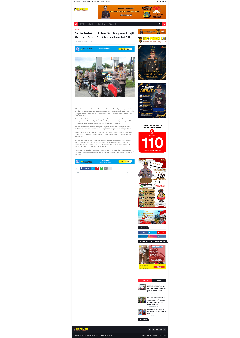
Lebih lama (130, 173)
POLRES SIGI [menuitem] (113, 24)
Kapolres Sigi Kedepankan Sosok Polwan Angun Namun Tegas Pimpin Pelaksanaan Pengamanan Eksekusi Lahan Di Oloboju (156, 301)
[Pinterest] (97, 168)
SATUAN (96, 1)
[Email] (106, 168)
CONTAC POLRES (105, 1)
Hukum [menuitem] (82, 24)
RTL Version (162, 335)
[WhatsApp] (101, 168)
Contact (155, 335)
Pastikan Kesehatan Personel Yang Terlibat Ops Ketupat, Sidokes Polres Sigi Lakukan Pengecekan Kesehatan (156, 288)
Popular (145, 281)
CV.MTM (109, 335)
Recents (159, 281)
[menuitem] (76, 24)
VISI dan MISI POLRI (87, 1)
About (149, 335)
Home (143, 335)
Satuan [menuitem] (90, 24)
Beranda (77, 29)
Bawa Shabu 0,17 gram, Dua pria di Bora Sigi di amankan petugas (156, 311)
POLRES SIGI (77, 1)
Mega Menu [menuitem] (101, 24)
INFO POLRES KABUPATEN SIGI (90, 335)
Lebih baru (79, 173)
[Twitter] (93, 168)
